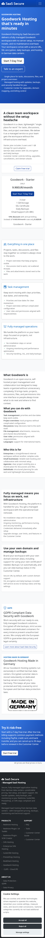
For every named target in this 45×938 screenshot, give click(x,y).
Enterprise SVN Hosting (9, 847)
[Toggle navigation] (40, 3)
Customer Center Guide (32, 834)
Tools (28, 828)
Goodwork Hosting (11, 865)
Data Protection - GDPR (9, 882)
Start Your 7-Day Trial (22, 193)
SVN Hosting (8, 842)
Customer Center (33, 839)
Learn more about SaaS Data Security (20, 647)
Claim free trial (23, 168)
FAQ (27, 824)
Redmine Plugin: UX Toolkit (11, 830)
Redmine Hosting (10, 824)
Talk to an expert (13, 69)
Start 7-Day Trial (13, 61)
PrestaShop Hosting (11, 857)
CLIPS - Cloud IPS (11, 869)
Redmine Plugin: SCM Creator (9, 836)
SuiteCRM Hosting (10, 853)
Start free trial (9, 753)
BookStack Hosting (11, 861)
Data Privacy (8, 887)
